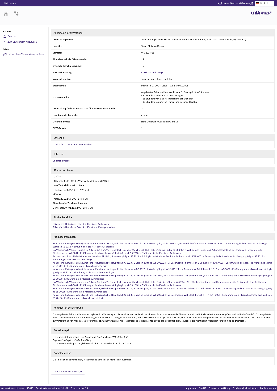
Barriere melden (268, 388)
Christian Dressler (61, 161)
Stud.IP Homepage (261, 12)
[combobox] (264, 3)
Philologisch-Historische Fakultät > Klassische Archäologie (81, 224)
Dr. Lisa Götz (59, 145)
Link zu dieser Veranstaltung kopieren (26, 54)
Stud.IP (202, 388)
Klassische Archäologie (152, 73)
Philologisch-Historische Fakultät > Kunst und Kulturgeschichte (84, 227)
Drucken (12, 36)
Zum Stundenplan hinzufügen (22, 42)
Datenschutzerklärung (219, 388)
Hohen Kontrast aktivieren (236, 3)
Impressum (191, 388)
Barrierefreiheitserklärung (245, 388)
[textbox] (264, 3)
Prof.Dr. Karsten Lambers (80, 145)
